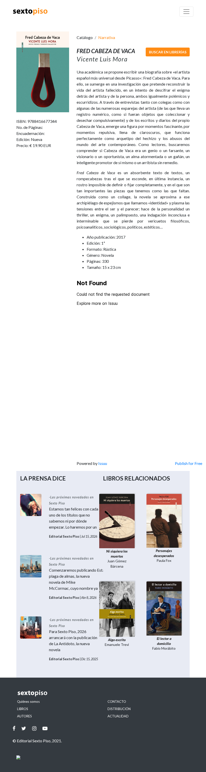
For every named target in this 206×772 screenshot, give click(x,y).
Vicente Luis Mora (102, 59)
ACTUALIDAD (118, 716)
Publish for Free (188, 463)
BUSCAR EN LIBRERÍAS (167, 52)
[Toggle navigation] (186, 12)
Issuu (102, 463)
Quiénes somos (28, 702)
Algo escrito (117, 640)
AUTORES (24, 716)
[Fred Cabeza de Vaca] (42, 71)
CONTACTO (117, 702)
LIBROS (22, 709)
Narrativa (106, 37)
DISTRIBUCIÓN (119, 709)
